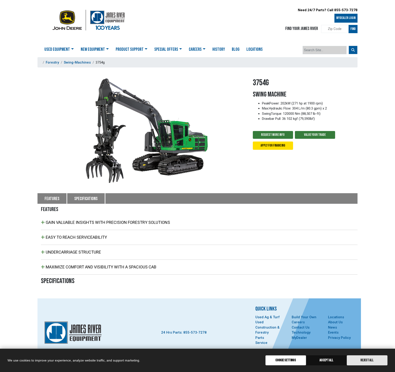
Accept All (326, 360)
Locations (336, 317)
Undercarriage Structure (73, 252)
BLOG (236, 49)
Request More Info (273, 135)
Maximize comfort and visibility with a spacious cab (100, 267)
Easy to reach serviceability (76, 237)
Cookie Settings (285, 360)
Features (52, 198)
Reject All (367, 360)
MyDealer (299, 338)
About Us (335, 322)
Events (333, 332)
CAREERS (195, 49)
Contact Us (301, 327)
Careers (298, 322)
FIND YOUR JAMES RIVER (301, 28)
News (332, 327)
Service (261, 343)
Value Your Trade (315, 135)
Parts (259, 338)
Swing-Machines (77, 62)
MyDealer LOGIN (346, 18)
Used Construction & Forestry (267, 327)
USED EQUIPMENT (57, 49)
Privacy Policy (339, 338)
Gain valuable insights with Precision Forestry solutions (107, 222)
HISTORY (218, 49)
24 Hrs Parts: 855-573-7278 (184, 332)
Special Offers (166, 49)
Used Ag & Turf (267, 317)
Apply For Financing (273, 145)
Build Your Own (304, 317)
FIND (353, 29)
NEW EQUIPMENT (93, 49)
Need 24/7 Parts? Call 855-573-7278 (328, 10)
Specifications (86, 198)
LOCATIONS (254, 49)
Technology (301, 332)
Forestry (52, 62)
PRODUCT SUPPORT (130, 49)
